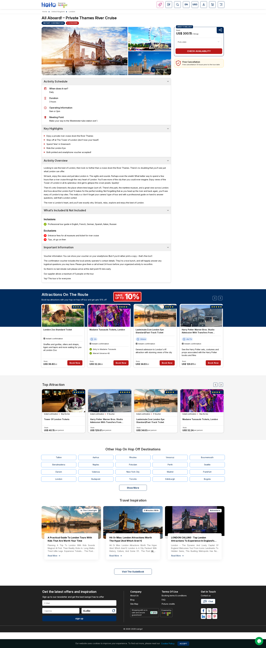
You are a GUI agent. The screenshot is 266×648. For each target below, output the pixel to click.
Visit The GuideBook (133, 571)
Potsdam (133, 464)
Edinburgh (170, 479)
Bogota (207, 479)
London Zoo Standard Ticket (57, 329)
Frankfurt (207, 472)
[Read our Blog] (168, 4)
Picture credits (168, 604)
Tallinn (59, 457)
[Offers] (160, 4)
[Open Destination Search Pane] (177, 4)
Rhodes (133, 457)
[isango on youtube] (209, 616)
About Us (134, 595)
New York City (133, 472)
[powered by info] (166, 614)
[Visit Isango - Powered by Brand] (62, 6)
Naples (96, 464)
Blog (132, 600)
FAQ (163, 600)
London (58, 479)
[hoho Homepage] (49, 5)
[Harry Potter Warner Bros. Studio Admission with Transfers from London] (201, 316)
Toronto (133, 479)
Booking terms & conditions (174, 595)
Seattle (207, 464)
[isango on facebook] (203, 610)
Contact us (206, 595)
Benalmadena (58, 464)
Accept (183, 643)
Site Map (134, 604)
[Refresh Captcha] (113, 611)
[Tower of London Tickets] (63, 400)
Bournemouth (207, 457)
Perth (170, 464)
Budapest (95, 479)
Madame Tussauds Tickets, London (107, 329)
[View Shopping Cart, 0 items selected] (212, 4)
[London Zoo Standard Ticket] (63, 316)
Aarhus (96, 457)
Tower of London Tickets (56, 419)
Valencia (96, 472)
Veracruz (170, 457)
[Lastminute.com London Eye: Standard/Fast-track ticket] (155, 316)
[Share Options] (220, 30)
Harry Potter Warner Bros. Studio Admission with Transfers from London (198, 331)
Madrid (170, 472)
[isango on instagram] (214, 610)
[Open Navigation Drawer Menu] (221, 4)
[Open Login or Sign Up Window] (203, 4)
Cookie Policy (167, 643)
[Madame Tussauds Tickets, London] (109, 316)
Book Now (75, 363)
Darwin (59, 472)
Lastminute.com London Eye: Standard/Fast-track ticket (150, 331)
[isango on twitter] (209, 610)
